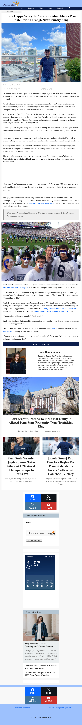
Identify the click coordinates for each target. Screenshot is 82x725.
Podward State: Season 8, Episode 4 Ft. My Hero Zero (41, 667)
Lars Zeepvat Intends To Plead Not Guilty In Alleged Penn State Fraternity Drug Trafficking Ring (41, 422)
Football (60, 8)
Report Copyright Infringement (60, 708)
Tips (41, 8)
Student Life (8, 12)
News (21, 8)
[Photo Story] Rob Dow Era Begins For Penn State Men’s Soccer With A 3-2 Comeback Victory (60, 466)
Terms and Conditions (22, 708)
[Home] (11, 5)
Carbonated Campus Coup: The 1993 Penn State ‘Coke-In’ (40, 674)
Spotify (53, 328)
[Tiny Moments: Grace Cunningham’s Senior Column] (41, 641)
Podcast (31, 8)
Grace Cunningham (13, 89)
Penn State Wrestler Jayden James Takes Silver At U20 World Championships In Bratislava (21, 466)
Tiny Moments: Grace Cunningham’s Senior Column (39, 645)
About (50, 8)
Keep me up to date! (34, 540)
